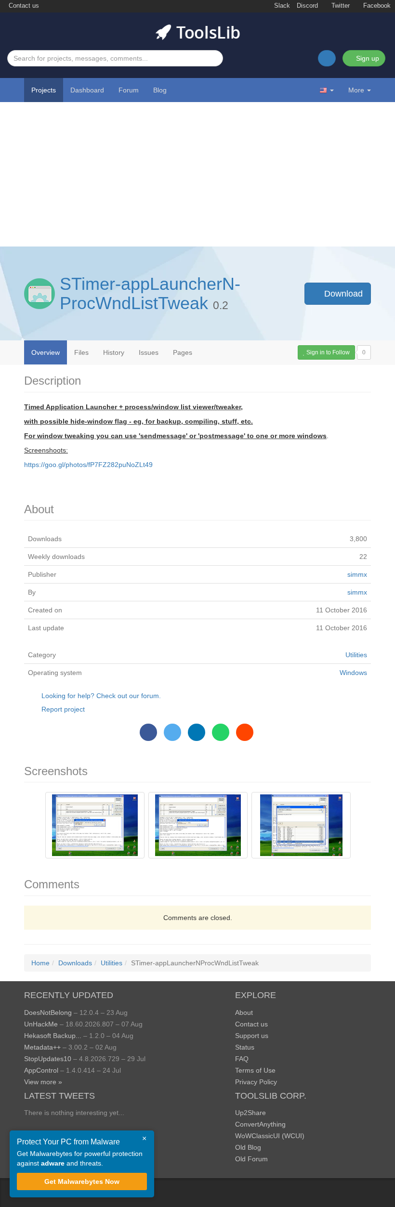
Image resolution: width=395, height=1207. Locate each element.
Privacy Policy (256, 1082)
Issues (148, 352)
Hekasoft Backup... (52, 1035)
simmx (357, 574)
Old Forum (251, 1159)
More (356, 90)
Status (244, 1047)
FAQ (242, 1059)
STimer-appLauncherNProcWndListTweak (150, 293)
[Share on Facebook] (148, 732)
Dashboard (87, 90)
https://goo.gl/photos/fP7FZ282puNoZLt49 (88, 464)
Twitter (339, 5)
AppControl (41, 1070)
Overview (45, 352)
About (244, 1012)
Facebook (376, 5)
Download (342, 294)
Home (40, 963)
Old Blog (248, 1147)
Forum (128, 90)
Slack (281, 5)
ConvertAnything (260, 1124)
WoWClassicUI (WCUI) (269, 1136)
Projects (43, 90)
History (113, 352)
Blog (160, 90)
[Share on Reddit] (244, 732)
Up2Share (250, 1112)
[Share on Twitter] (172, 732)
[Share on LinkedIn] (196, 732)
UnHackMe (41, 1024)
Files (81, 352)
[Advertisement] (197, 174)
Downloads (75, 963)
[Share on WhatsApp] (220, 732)
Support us (251, 1035)
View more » (43, 1082)
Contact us (23, 5)
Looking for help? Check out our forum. (101, 696)
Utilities (356, 655)
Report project (63, 709)
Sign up (366, 58)
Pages (182, 352)
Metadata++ (42, 1047)
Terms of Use (255, 1070)
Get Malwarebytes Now (81, 1181)
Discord (307, 5)
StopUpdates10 (47, 1059)
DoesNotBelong (48, 1012)
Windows (353, 672)
